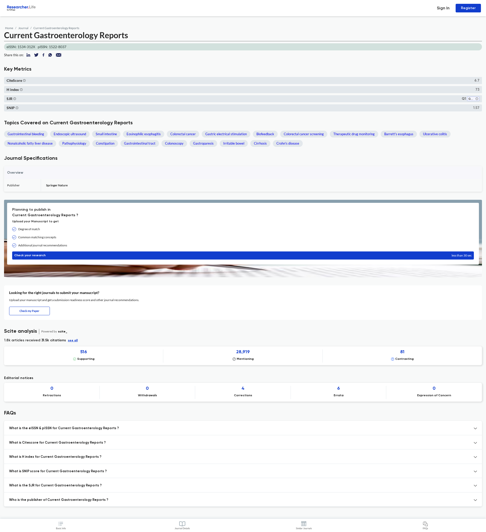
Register (468, 8)
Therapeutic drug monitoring (354, 134)
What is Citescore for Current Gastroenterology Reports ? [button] (57, 442)
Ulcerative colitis (435, 134)
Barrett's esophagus (398, 134)
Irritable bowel (233, 143)
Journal (23, 28)
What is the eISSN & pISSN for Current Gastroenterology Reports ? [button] (64, 428)
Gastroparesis (203, 143)
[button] (24, 80)
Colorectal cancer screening (304, 134)
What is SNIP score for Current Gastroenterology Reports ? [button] (58, 471)
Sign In (443, 8)
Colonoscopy (174, 143)
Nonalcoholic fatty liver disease (30, 143)
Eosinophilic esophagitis (144, 134)
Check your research (243, 255)
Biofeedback (265, 134)
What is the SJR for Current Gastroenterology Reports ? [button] (55, 485)
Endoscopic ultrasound (70, 134)
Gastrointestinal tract (139, 143)
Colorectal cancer (183, 134)
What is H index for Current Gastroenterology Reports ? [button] (55, 457)
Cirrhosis (260, 143)
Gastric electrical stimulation (226, 134)
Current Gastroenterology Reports (56, 28)
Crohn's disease (287, 143)
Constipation (105, 143)
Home (9, 28)
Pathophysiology (74, 143)
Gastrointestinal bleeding (26, 134)
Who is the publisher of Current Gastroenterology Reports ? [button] (58, 500)
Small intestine (106, 134)
